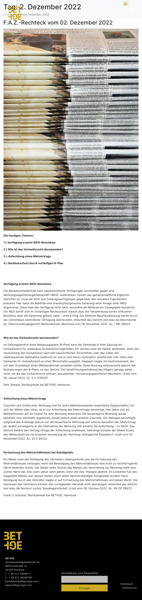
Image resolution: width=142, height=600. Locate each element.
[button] (125, 4)
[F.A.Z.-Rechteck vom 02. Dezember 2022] (71, 129)
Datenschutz (129, 587)
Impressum (128, 583)
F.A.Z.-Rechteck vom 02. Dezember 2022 (58, 22)
